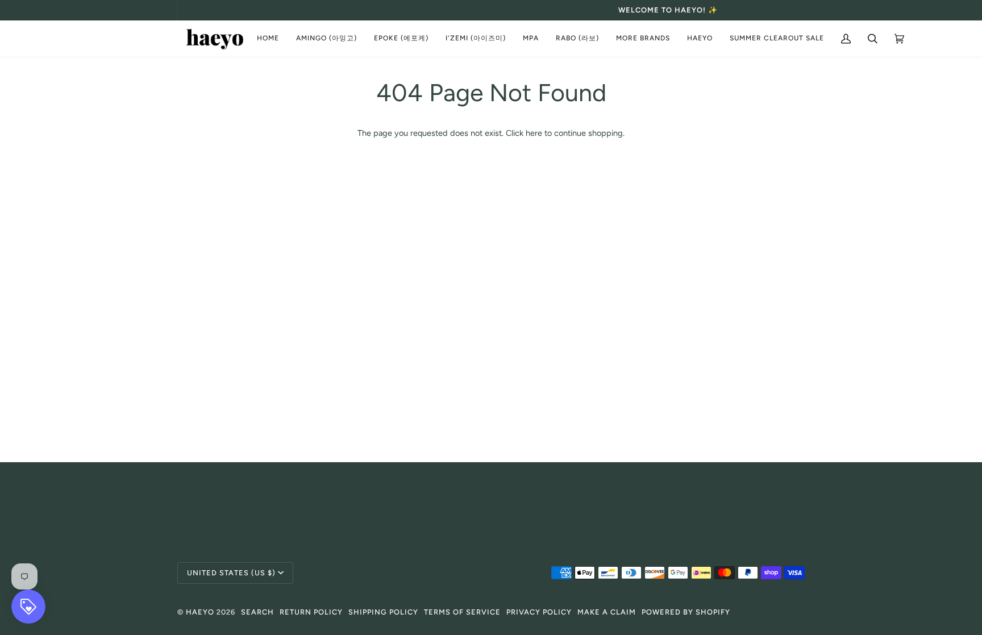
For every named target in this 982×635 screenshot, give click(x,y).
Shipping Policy (383, 612)
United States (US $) (231, 572)
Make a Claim (606, 612)
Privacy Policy (539, 612)
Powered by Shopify (686, 612)
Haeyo (200, 612)
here (534, 133)
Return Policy (311, 612)
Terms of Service (462, 612)
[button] (326, 38)
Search (257, 612)
